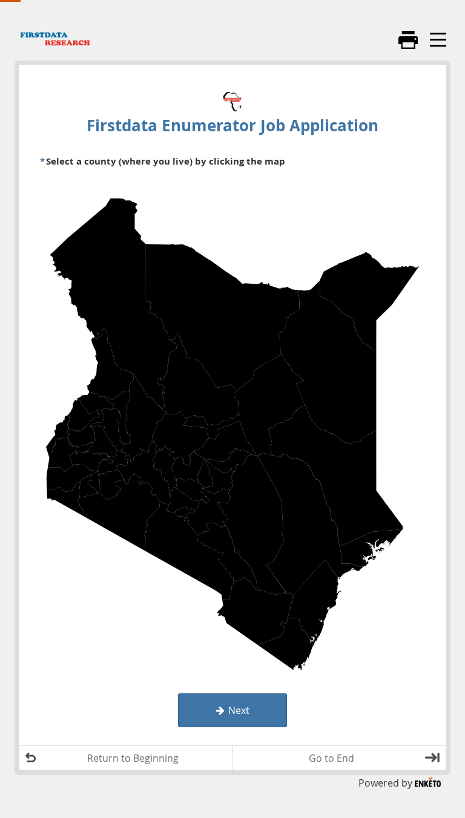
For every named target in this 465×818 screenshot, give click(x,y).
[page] (232, 411)
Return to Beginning (133, 758)
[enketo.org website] (427, 783)
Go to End (331, 758)
